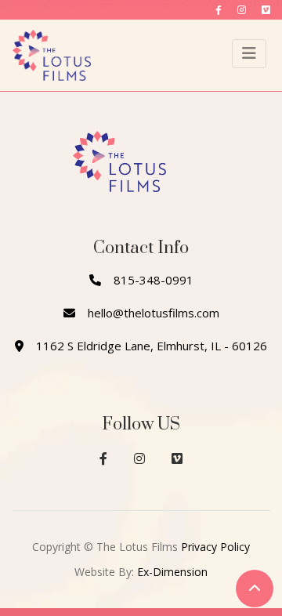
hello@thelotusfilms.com (153, 313)
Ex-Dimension (172, 571)
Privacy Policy (215, 546)
